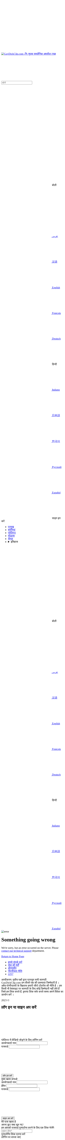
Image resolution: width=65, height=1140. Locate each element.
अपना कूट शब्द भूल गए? (12, 1124)
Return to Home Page (12, 956)
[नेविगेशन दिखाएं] (32, 26)
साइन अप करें (8, 1118)
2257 (10, 974)
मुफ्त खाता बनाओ (9, 1079)
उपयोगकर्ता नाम (8, 1043)
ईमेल (3, 1085)
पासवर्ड (4, 1046)
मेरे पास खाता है (8, 1121)
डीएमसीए (12, 968)
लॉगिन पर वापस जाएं (11, 1137)
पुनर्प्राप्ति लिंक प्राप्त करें (13, 1134)
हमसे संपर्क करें (15, 962)
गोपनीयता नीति (15, 971)
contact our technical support (16, 950)
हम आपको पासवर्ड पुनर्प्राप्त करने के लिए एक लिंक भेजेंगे (27, 1127)
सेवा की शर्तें (13, 965)
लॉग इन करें (7, 1075)
